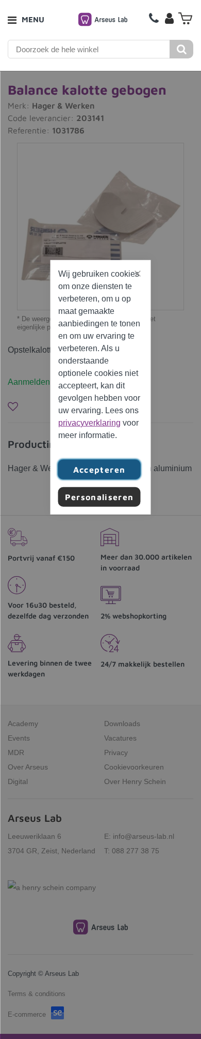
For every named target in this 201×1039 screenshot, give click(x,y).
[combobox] (89, 49)
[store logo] (102, 19)
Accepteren (99, 469)
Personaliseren (99, 496)
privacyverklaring (89, 422)
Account (169, 18)
